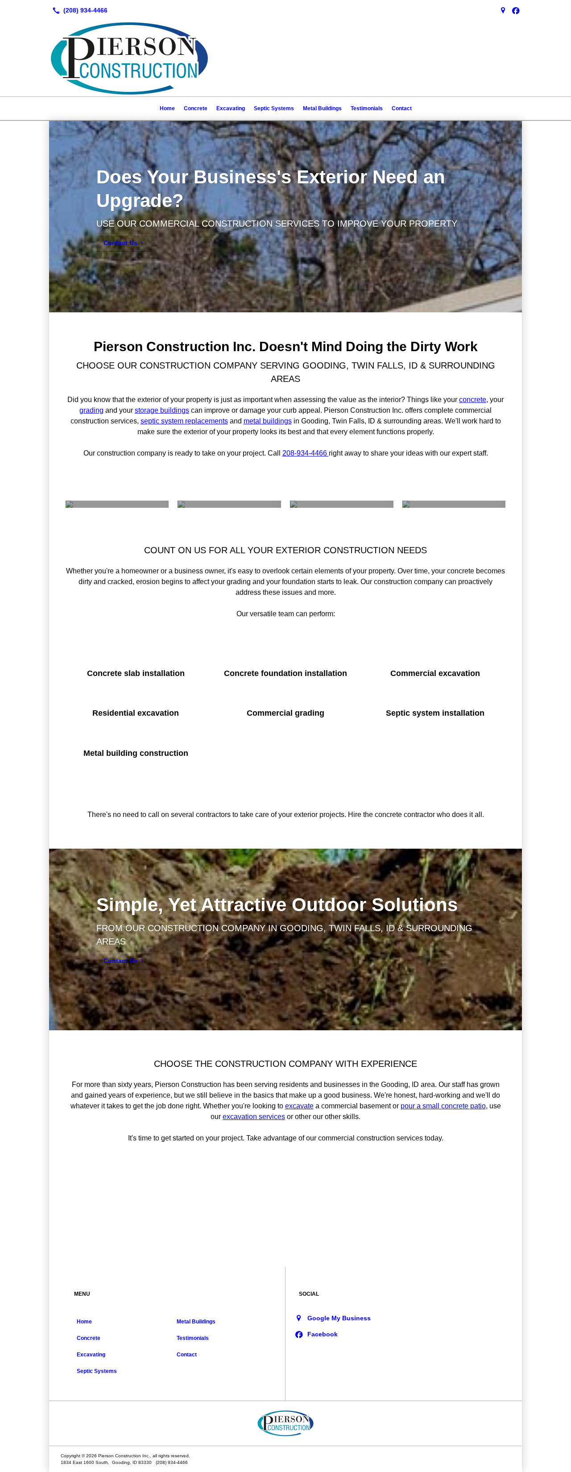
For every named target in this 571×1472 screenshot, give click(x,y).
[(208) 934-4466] (78, 10)
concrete (472, 399)
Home (167, 108)
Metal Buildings (322, 108)
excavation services (254, 1116)
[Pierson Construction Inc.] (285, 1423)
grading (91, 410)
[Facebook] (515, 10)
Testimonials (367, 108)
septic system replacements (184, 421)
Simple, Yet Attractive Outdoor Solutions (277, 904)
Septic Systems (274, 108)
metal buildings (268, 421)
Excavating (230, 108)
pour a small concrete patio (443, 1106)
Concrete (195, 108)
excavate (299, 1106)
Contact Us (120, 242)
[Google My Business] (503, 10)
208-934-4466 (305, 453)
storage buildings (162, 410)
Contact (402, 108)
